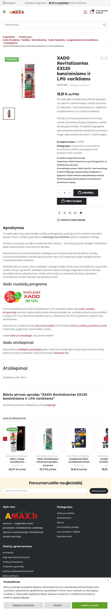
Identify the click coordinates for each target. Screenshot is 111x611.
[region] (55, 594)
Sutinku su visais (89, 605)
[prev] (102, 58)
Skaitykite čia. (61, 353)
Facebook (59, 213)
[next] (106, 58)
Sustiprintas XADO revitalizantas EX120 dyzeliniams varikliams (78, 463)
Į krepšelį (88, 192)
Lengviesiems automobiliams (85, 146)
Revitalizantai (63, 149)
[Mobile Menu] (5, 11)
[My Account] (85, 12)
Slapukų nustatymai (23, 605)
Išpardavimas (64, 536)
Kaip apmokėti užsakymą (16, 557)
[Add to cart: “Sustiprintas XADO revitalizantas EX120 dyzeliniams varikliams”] (79, 439)
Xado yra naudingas (21, 335)
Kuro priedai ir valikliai (68, 531)
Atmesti (57, 605)
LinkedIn (70, 213)
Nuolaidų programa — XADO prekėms (55, 3)
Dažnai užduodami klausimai (18, 571)
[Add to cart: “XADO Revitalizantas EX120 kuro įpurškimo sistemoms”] (48, 439)
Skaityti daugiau (21, 597)
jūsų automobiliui (44, 325)
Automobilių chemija (68, 527)
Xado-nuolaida (74, 153)
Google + (75, 213)
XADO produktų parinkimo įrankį (88, 325)
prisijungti (50, 405)
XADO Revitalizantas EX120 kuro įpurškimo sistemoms (48, 462)
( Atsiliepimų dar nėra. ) (79, 85)
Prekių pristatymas (13, 561)
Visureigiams (85, 149)
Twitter (64, 213)
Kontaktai (8, 552)
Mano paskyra (10, 575)
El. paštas (80, 213)
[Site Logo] (16, 11)
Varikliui (74, 149)
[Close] (108, 580)
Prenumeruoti (99, 491)
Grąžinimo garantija (13, 566)
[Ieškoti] (104, 25)
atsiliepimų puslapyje (29, 349)
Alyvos (60, 522)
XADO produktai (65, 513)
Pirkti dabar (74, 201)
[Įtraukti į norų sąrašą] (10, 439)
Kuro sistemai (41, 456)
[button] (5, 439)
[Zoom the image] (21, 513)
